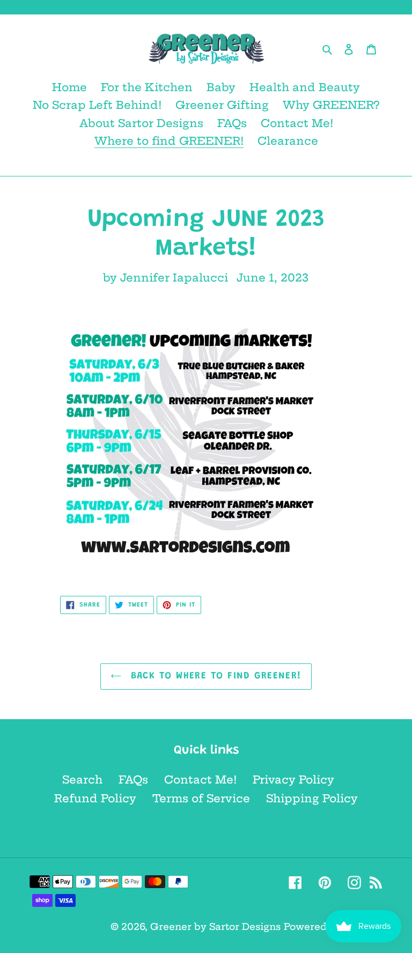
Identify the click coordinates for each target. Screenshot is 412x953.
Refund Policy (95, 798)
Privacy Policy (293, 779)
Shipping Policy (312, 798)
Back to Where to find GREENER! (214, 676)
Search (82, 779)
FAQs (133, 779)
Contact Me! (200, 779)
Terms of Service (201, 798)
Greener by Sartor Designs (215, 926)
